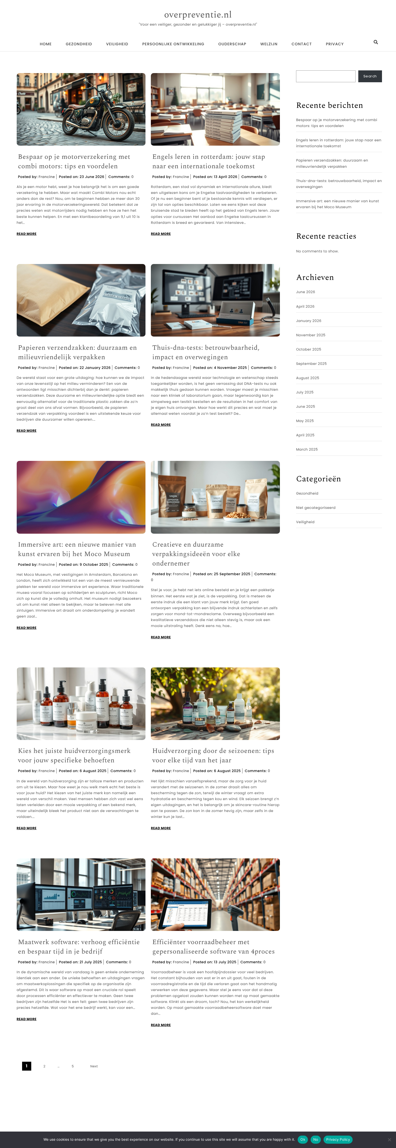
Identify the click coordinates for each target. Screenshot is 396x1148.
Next (94, 1066)
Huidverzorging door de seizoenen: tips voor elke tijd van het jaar (213, 755)
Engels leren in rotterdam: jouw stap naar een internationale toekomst (208, 161)
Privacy (335, 44)
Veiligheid (117, 44)
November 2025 (310, 335)
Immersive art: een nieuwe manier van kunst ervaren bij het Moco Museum (77, 549)
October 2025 (308, 349)
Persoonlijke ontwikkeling (173, 44)
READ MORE (27, 234)
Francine (47, 176)
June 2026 (305, 291)
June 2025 (305, 406)
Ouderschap (232, 44)
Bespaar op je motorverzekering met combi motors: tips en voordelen (74, 161)
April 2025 (305, 435)
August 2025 (307, 378)
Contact (301, 44)
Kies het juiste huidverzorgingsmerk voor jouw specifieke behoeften (74, 755)
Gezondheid (79, 44)
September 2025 (311, 363)
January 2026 (308, 320)
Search (370, 76)
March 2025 (307, 449)
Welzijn (268, 44)
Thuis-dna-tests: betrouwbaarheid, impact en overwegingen (205, 352)
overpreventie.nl (198, 15)
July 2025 (305, 392)
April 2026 (305, 306)
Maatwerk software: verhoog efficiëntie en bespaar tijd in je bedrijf (79, 947)
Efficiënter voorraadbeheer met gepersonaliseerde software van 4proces (213, 947)
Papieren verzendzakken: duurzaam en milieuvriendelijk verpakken (77, 352)
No (315, 1139)
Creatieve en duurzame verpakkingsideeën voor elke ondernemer (196, 554)
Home (46, 44)
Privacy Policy (338, 1139)
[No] (389, 1139)
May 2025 (305, 420)
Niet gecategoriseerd (316, 507)
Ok (302, 1139)
